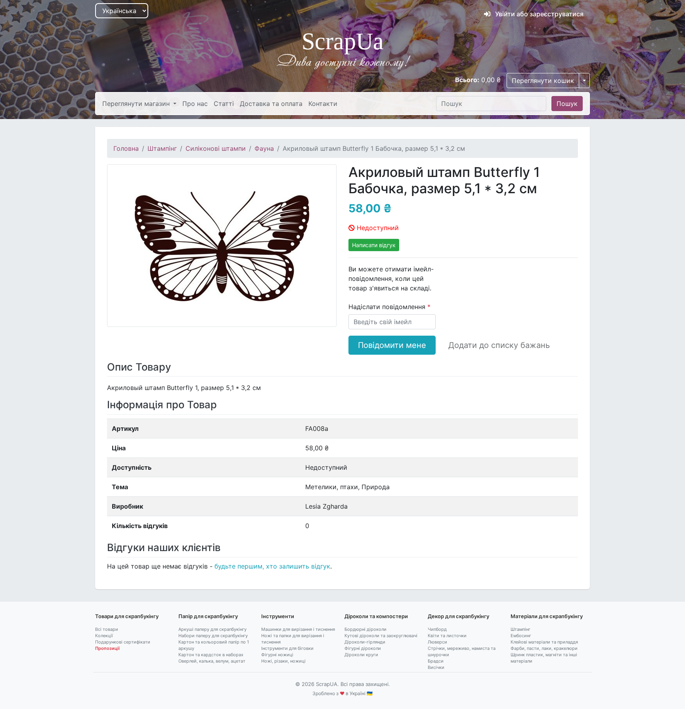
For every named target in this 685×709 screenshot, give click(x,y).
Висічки (436, 667)
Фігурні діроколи (362, 648)
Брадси (436, 661)
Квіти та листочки (447, 635)
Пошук (567, 104)
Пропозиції (107, 648)
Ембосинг (521, 635)
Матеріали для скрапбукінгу (547, 616)
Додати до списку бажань (499, 345)
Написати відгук (374, 245)
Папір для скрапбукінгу (208, 616)
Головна (126, 148)
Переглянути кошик (543, 81)
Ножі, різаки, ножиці (283, 661)
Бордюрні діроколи (365, 629)
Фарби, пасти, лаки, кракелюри (544, 648)
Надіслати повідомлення (387, 307)
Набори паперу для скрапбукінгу (213, 635)
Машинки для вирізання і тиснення (298, 629)
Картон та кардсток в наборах (210, 654)
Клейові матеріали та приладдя (544, 642)
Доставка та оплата (271, 104)
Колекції (104, 635)
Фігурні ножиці (277, 654)
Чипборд (437, 629)
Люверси (437, 642)
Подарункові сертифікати (122, 642)
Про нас (195, 104)
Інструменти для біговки (287, 648)
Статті (224, 104)
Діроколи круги (361, 654)
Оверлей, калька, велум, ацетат (211, 661)
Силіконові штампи (216, 148)
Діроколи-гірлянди (364, 642)
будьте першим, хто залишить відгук (272, 566)
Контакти (322, 104)
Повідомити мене (392, 345)
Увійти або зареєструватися (539, 14)
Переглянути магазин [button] (137, 104)
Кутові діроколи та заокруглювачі (380, 635)
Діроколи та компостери (376, 616)
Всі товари (106, 629)
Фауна (264, 148)
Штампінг (162, 148)
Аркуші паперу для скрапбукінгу (212, 629)
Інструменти (277, 616)
